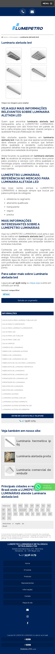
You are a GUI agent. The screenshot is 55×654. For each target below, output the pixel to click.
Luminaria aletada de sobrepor (15, 409)
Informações (9, 313)
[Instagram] (27, 616)
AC (42, 510)
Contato (28, 596)
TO (9, 518)
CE (15, 510)
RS (49, 506)
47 (28, 421)
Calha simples (8, 343)
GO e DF (22, 510)
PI (32, 514)
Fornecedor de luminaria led (15, 378)
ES (26, 506)
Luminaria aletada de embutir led (17, 406)
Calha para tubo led (11, 340)
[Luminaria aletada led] (14, 55)
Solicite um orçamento (27, 300)
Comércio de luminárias (12, 347)
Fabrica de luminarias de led (14, 359)
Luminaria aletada (10, 394)
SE (3, 518)
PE (3, 510)
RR (50, 514)
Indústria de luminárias (12, 390)
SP (32, 506)
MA (9, 514)
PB (27, 514)
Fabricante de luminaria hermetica (17, 367)
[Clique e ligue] (22, 11)
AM (31, 510)
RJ (15, 506)
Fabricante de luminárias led (15, 374)
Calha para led (8, 332)
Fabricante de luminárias (13, 371)
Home (27, 563)
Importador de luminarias (13, 382)
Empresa (27, 570)
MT (15, 514)
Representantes (27, 583)
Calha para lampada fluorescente (17, 328)
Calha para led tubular (12, 336)
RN (38, 514)
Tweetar (6, 294)
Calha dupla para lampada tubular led (19, 320)
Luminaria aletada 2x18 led (14, 398)
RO (44, 514)
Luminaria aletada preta (33, 456)
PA (37, 510)
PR (37, 506)
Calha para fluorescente (13, 324)
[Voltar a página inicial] (27, 25)
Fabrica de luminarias (11, 355)
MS (21, 514)
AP (3, 514)
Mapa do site (27, 603)
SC (43, 506)
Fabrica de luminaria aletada (15, 351)
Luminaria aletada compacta (14, 402)
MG (20, 506)
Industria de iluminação (12, 386)
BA (9, 510)
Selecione (6, 506)
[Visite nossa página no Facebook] (27, 623)
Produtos (27, 576)
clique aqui (35, 283)
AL (48, 510)
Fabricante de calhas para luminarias (19, 363)
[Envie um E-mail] (32, 11)
